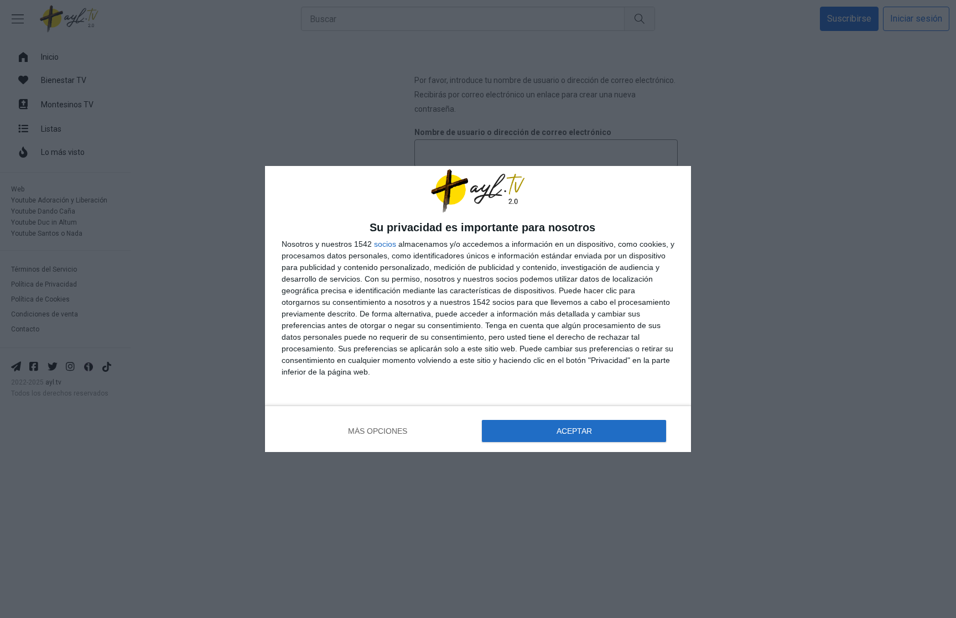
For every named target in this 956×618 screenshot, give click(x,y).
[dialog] (478, 309)
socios (385, 244)
